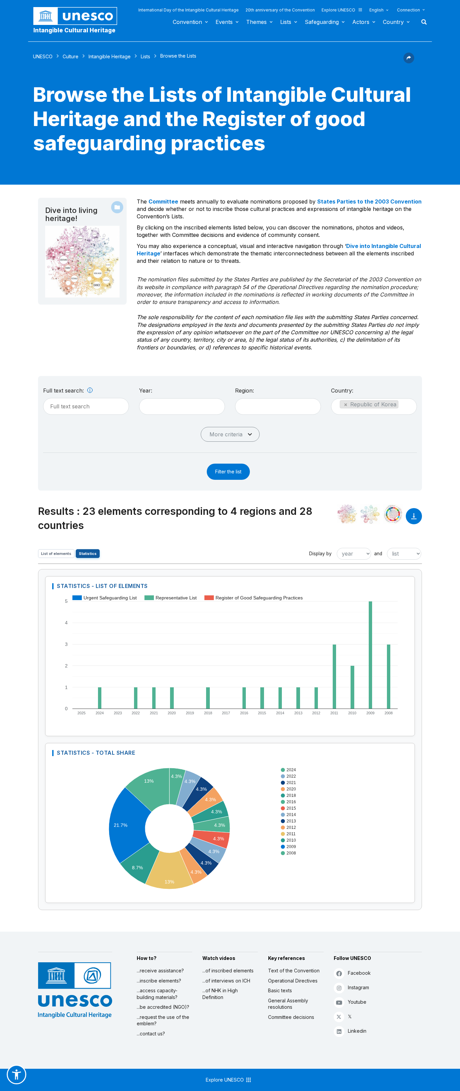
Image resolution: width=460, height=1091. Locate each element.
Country (393, 22)
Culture (70, 56)
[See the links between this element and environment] (370, 514)
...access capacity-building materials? (157, 994)
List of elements (56, 553)
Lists (285, 22)
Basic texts (280, 990)
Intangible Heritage (110, 56)
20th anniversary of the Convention (280, 9)
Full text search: (64, 390)
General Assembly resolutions (288, 1004)
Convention (187, 22)
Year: (145, 390)
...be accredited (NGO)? (163, 1007)
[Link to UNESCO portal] (78, 16)
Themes (256, 22)
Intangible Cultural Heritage (74, 30)
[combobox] (182, 406)
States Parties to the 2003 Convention (369, 201)
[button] (408, 61)
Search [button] (422, 22)
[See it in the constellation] (347, 514)
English (376, 9)
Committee (163, 201)
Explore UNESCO (338, 9)
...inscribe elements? (159, 981)
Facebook (359, 973)
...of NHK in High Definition (220, 994)
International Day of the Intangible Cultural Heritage (188, 9)
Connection (408, 9)
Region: (244, 390)
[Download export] (414, 519)
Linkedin (357, 1031)
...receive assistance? (160, 970)
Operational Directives (293, 981)
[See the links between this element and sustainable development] (393, 514)
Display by (320, 553)
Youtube (357, 1002)
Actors (360, 22)
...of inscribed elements (228, 970)
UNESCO (43, 56)
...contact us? (151, 1033)
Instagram (358, 987)
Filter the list (228, 471)
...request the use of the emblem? (163, 1020)
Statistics (88, 553)
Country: (342, 390)
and (378, 553)
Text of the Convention (294, 970)
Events (224, 22)
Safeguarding (322, 22)
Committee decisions (291, 1017)
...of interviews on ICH (226, 981)
